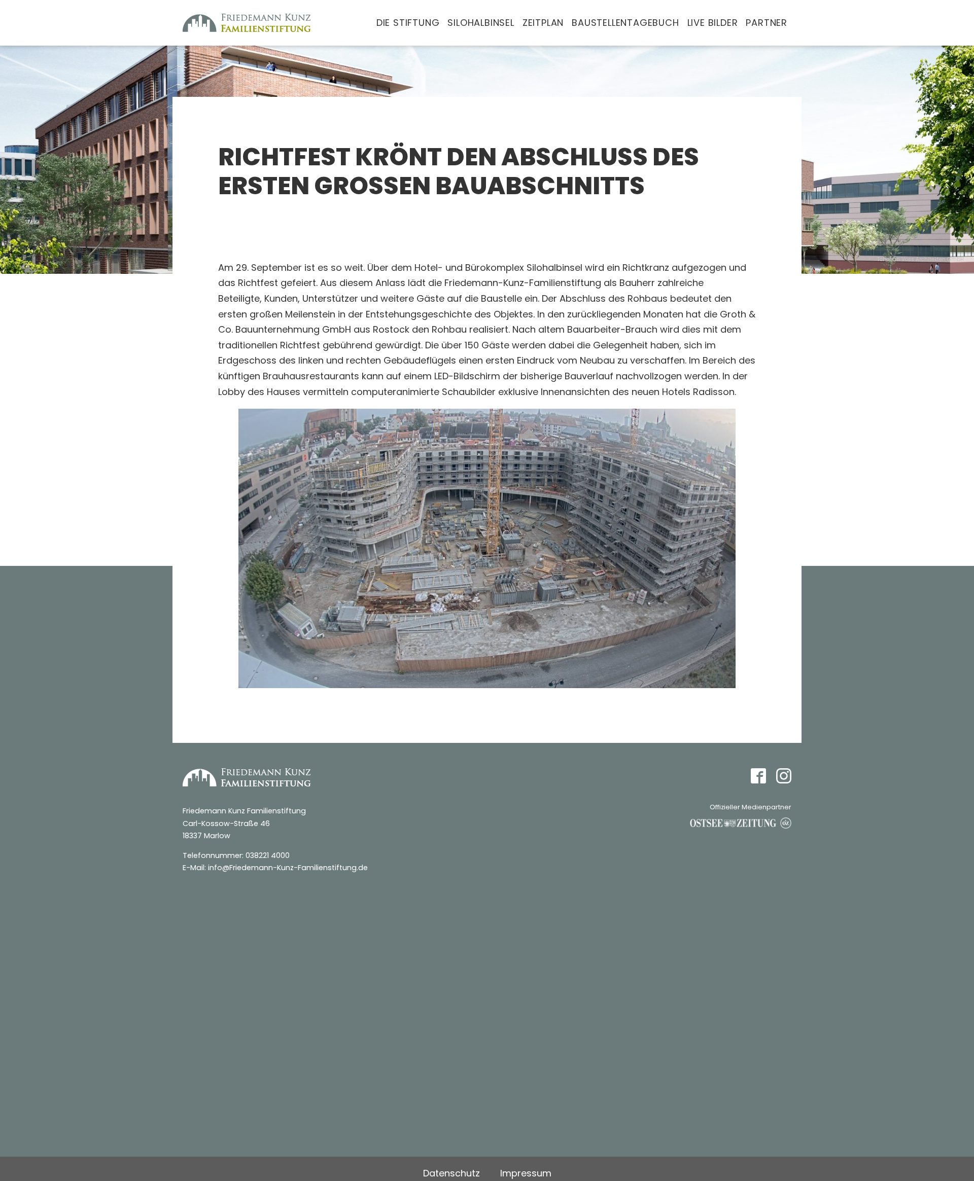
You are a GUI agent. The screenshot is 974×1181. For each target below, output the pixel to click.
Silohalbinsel (480, 22)
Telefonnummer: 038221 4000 (236, 855)
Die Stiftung (408, 22)
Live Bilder (712, 22)
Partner (766, 22)
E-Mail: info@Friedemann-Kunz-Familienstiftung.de (275, 868)
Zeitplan (543, 22)
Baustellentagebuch (625, 22)
